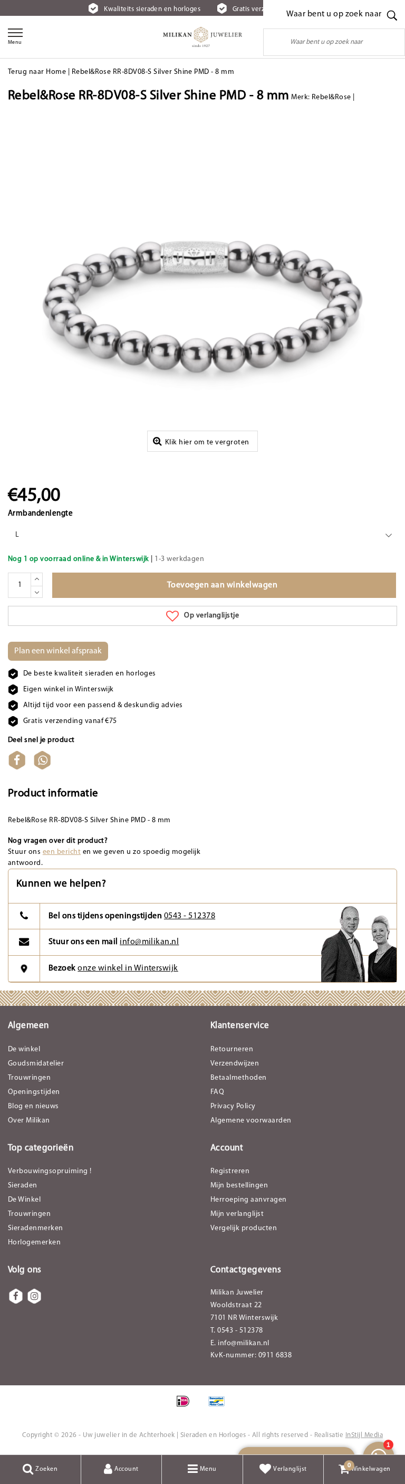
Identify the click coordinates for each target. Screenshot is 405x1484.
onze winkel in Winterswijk (128, 968)
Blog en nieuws (33, 1106)
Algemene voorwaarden (251, 1121)
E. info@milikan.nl (239, 1343)
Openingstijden (34, 1092)
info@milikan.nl (149, 942)
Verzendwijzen (234, 1064)
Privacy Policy (233, 1106)
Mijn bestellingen (239, 1186)
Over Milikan (29, 1121)
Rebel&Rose (331, 97)
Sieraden (22, 1186)
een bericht (62, 852)
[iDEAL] (186, 1407)
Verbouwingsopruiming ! (50, 1171)
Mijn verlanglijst (237, 1214)
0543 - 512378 (189, 916)
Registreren (229, 1171)
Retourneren (231, 1049)
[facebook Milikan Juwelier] (16, 1296)
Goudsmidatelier (36, 1064)
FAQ (217, 1092)
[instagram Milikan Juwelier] (34, 1296)
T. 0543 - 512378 (236, 1331)
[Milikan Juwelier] (202, 37)
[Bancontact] (219, 1407)
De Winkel (24, 1200)
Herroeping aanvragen (248, 1200)
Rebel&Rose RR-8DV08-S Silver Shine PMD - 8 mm (153, 72)
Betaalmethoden (238, 1078)
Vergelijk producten (243, 1228)
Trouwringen (29, 1078)
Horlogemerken (34, 1243)
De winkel (24, 1049)
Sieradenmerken (35, 1228)
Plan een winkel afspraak (58, 651)
